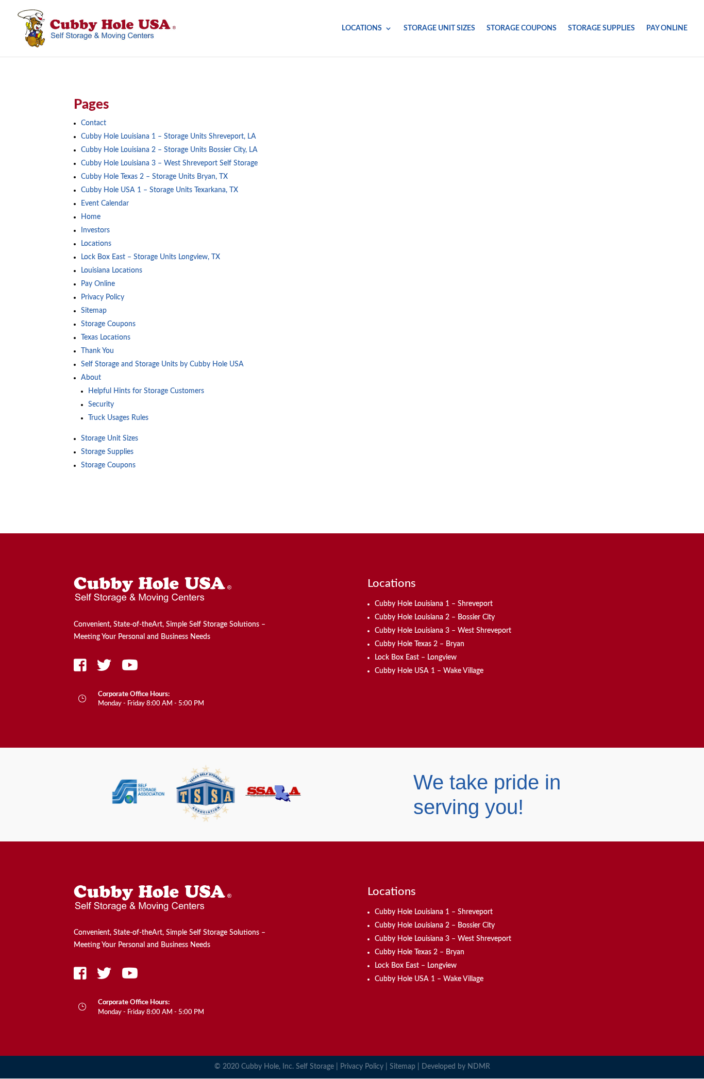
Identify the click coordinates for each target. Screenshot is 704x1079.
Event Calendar (105, 203)
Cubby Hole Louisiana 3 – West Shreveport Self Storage (169, 163)
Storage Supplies (601, 28)
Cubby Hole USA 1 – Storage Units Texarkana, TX (159, 190)
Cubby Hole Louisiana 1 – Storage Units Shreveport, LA (168, 136)
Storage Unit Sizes (439, 28)
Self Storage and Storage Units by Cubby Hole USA (162, 364)
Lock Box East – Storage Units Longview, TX (150, 257)
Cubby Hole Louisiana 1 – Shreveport (434, 604)
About (91, 377)
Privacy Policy (102, 297)
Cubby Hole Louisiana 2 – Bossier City (435, 617)
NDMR (478, 1066)
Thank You (97, 351)
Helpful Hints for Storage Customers (146, 391)
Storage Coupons (522, 28)
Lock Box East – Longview (416, 657)
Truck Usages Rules (118, 418)
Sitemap (94, 310)
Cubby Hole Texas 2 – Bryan (419, 644)
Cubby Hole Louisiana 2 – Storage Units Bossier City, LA (169, 150)
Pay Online (667, 28)
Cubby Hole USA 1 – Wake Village (429, 671)
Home (90, 217)
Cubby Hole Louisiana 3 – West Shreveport (443, 630)
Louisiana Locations (111, 270)
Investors (95, 230)
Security (101, 404)
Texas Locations (105, 337)
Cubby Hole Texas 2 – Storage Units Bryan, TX (154, 176)
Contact (93, 123)
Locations (362, 28)
